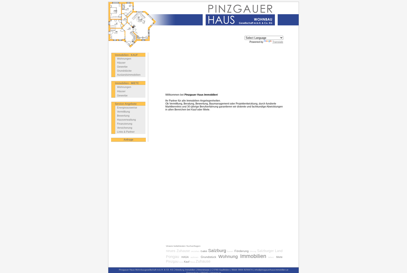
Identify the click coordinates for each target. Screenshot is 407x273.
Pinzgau (172, 261)
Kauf (186, 261)
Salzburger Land (270, 251)
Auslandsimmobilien (129, 74)
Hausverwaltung (126, 119)
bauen (230, 251)
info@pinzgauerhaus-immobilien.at (271, 270)
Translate (277, 41)
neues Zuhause (178, 251)
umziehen (195, 251)
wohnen (194, 257)
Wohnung (228, 256)
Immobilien (253, 256)
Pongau (172, 257)
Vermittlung (123, 111)
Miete (279, 257)
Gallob (204, 251)
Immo (181, 262)
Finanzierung (124, 123)
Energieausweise (127, 107)
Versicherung (124, 127)
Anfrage (128, 139)
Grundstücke (124, 70)
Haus (192, 262)
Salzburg (217, 250)
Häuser (121, 62)
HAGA (184, 257)
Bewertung (123, 115)
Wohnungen (124, 58)
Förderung (241, 251)
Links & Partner (126, 131)
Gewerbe (122, 66)
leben (271, 257)
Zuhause (203, 261)
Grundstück (208, 257)
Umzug (253, 251)
